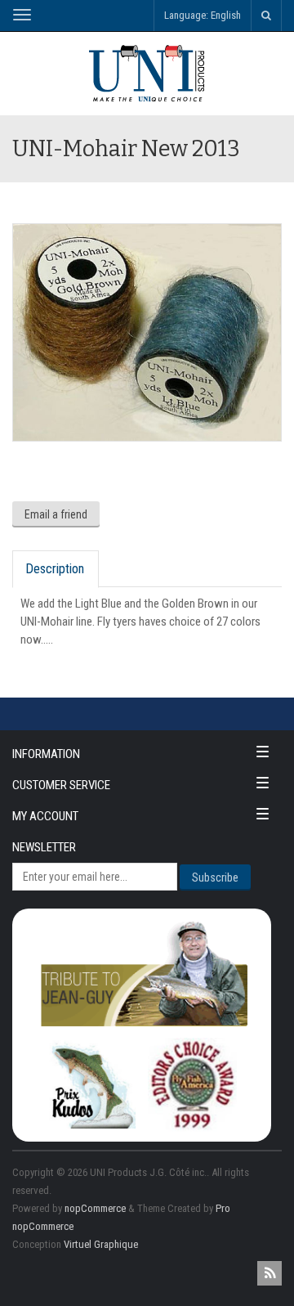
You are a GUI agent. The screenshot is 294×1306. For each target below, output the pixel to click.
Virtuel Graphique (101, 1244)
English (226, 15)
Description (54, 569)
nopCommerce (95, 1208)
